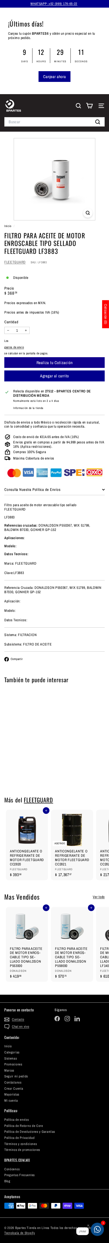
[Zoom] (88, 213)
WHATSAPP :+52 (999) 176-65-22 (53, 4)
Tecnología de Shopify (19, 1233)
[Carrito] (89, 105)
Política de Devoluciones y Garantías (29, 1131)
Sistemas (10, 1058)
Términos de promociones (22, 1150)
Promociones (13, 1064)
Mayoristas (11, 1094)
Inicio (8, 226)
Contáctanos (13, 1082)
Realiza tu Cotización (27, 774)
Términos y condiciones (20, 1144)
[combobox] (54, 122)
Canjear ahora (54, 76)
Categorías (12, 1052)
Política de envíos (16, 1119)
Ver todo (99, 897)
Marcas (9, 1070)
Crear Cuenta (13, 1088)
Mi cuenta (11, 1100)
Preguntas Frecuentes (19, 1175)
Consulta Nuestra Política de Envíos (32, 489)
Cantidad (11, 322)
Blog (7, 1181)
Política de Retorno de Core (23, 1126)
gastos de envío (14, 347)
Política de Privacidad (19, 1138)
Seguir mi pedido (16, 1076)
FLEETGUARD (15, 262)
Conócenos (12, 1169)
